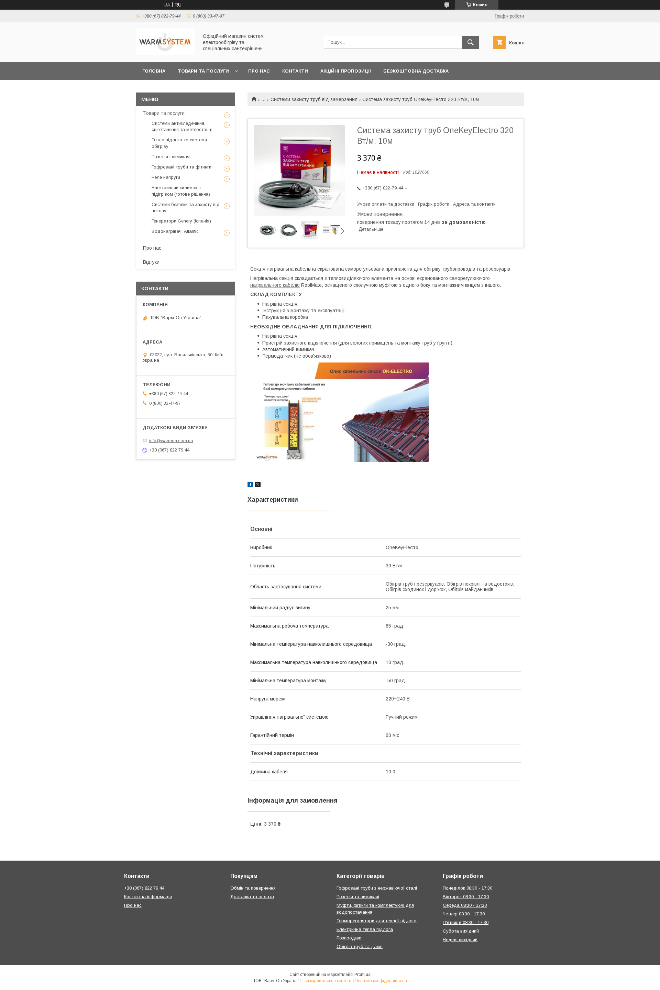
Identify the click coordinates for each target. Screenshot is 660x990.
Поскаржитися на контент (327, 980)
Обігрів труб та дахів (360, 946)
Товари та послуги (203, 71)
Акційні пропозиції (345, 71)
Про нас (259, 71)
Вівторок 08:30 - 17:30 (466, 896)
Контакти (295, 71)
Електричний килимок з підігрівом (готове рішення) (181, 190)
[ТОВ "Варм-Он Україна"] (165, 53)
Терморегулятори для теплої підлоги (377, 920)
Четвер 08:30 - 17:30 (464, 913)
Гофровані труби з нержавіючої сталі (377, 888)
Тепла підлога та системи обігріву (179, 143)
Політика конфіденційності (381, 980)
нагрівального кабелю (275, 285)
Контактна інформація (148, 896)
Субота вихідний (461, 931)
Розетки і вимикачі (171, 156)
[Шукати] (470, 42)
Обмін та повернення (253, 888)
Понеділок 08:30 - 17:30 (467, 888)
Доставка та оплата (252, 896)
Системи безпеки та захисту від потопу (186, 207)
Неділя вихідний (460, 939)
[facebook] (250, 485)
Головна (153, 71)
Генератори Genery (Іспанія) (181, 221)
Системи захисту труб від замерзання (314, 99)
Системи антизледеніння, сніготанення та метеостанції (183, 126)
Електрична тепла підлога (365, 929)
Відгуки (151, 262)
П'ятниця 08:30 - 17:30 (465, 922)
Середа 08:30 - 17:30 (465, 905)
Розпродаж (349, 937)
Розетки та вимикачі (358, 896)
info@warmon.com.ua (171, 440)
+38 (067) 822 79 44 (144, 888)
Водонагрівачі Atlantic (175, 231)
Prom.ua (362, 974)
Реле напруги (166, 177)
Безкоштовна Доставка (416, 71)
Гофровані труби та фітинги (181, 167)
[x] (258, 485)
